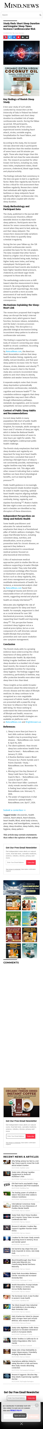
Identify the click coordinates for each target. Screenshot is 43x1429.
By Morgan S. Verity (26, 1280)
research (35, 823)
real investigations (22, 823)
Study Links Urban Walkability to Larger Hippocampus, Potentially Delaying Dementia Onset (24, 1352)
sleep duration (15, 826)
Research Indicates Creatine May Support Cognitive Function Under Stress (24, 1228)
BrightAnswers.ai (33, 722)
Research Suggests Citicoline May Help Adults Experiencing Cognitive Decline (25, 1377)
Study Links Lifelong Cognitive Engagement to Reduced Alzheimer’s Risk (23, 1174)
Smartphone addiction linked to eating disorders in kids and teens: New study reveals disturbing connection (25, 1364)
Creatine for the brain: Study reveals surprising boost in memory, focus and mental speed (26, 1240)
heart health (8, 820)
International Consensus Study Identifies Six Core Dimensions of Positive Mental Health (24, 1206)
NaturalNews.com (14, 351)
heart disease (29, 818)
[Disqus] (21, 995)
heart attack (16, 818)
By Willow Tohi (24, 1188)
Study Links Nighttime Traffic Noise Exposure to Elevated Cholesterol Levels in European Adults (25, 1330)
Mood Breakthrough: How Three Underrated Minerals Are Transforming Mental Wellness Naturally (24, 1263)
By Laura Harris (25, 1244)
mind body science (29, 820)
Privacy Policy (16, 1410)
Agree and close (19, 1415)
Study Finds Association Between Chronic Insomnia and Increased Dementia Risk (24, 1275)
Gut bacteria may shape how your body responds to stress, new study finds (25, 1251)
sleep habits (28, 826)
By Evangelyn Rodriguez (27, 1199)
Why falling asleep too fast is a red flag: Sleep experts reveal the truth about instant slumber (25, 1163)
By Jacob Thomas (26, 1323)
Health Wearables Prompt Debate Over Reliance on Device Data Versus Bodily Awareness (25, 1287)
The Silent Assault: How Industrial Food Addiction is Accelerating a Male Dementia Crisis (24, 1307)
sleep (5, 826)
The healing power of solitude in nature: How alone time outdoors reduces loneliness (24, 1195)
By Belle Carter (24, 1168)
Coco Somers (19, 33)
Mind (17, 820)
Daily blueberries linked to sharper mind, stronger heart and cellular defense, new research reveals (25, 1318)
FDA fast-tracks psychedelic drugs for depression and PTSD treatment (25, 1185)
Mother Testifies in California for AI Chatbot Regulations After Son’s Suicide (25, 1341)
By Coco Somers (25, 1210)
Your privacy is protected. (13, 869)
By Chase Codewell (26, 1345)
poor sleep (8, 823)
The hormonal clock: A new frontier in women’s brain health (25, 1297)
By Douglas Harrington (27, 1179)
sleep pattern (17, 829)
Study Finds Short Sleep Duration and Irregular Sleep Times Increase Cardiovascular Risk (25, 1217)
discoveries (22, 815)
